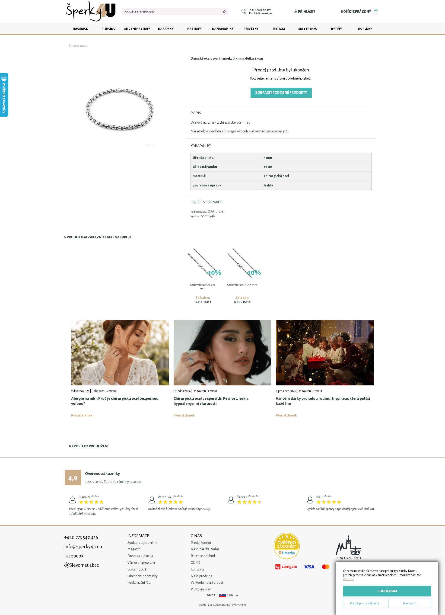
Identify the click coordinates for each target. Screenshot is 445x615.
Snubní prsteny (137, 28)
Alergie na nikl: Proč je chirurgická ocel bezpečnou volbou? (115, 401)
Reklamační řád (138, 582)
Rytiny (336, 28)
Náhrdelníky (222, 28)
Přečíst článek (81, 415)
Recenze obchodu (203, 556)
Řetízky (279, 28)
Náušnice (80, 28)
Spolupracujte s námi (142, 543)
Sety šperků (307, 28)
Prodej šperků (201, 543)
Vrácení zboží (137, 569)
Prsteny (194, 28)
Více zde (348, 579)
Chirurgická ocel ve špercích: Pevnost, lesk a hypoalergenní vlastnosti (211, 401)
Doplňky (365, 28)
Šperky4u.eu (78, 46)
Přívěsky (251, 28)
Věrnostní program (141, 562)
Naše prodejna (201, 576)
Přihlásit (306, 11)
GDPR (195, 562)
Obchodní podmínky (142, 576)
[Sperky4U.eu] (91, 22)
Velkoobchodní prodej (207, 582)
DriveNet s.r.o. (239, 604)
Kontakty (197, 569)
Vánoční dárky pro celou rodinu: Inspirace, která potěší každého (323, 401)
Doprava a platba (140, 556)
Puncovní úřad (201, 589)
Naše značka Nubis (205, 549)
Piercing (109, 28)
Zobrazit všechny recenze (122, 482)
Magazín (133, 549)
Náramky (165, 28)
